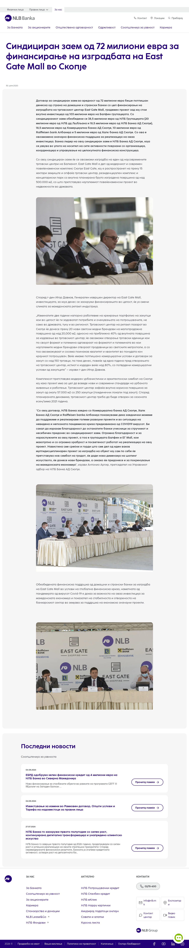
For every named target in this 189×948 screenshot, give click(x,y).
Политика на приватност (81, 943)
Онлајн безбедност (129, 943)
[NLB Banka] (20, 18)
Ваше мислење (53, 943)
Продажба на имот (29, 943)
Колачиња (107, 943)
